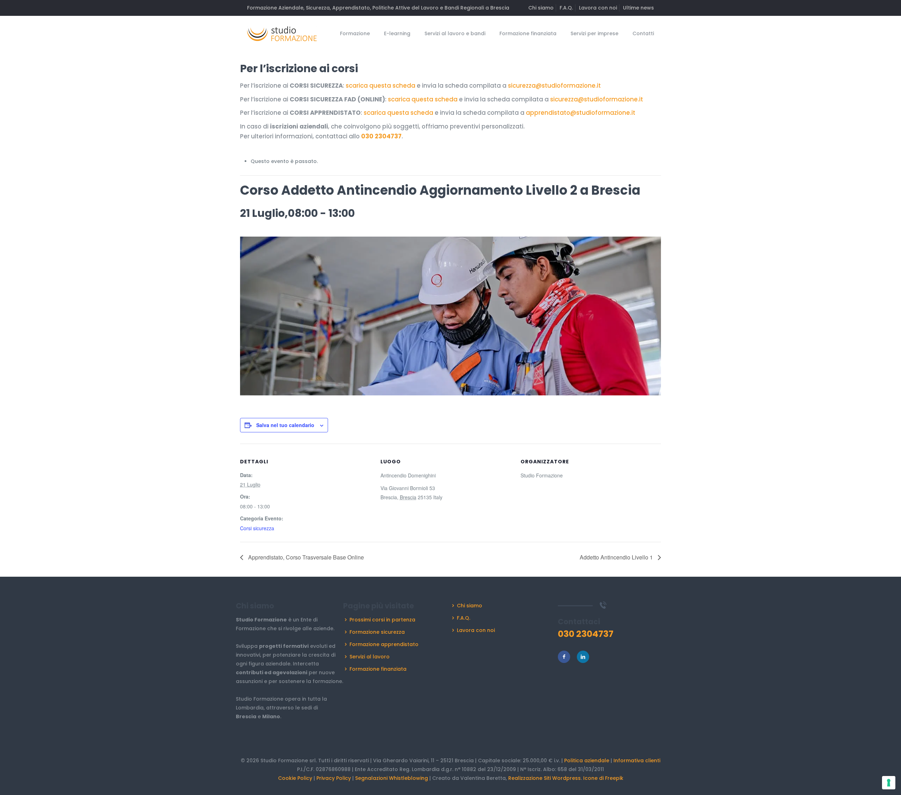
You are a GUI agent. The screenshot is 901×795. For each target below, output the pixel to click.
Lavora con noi (598, 7)
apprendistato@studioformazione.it (580, 112)
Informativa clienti (636, 760)
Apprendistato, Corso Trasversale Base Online (305, 557)
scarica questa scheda (380, 85)
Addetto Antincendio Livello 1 (617, 557)
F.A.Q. (566, 7)
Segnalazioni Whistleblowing (391, 778)
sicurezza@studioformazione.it (554, 85)
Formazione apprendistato (383, 644)
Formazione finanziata (378, 668)
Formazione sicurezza (377, 632)
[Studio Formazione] (282, 33)
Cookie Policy (295, 778)
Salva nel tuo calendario (285, 424)
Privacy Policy (333, 778)
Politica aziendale (586, 760)
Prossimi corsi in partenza (382, 619)
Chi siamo (541, 7)
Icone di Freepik (603, 778)
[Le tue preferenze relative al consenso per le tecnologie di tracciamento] (888, 782)
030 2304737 (381, 136)
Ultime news (638, 7)
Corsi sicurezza (257, 528)
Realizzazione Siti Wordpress (544, 778)
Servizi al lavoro (369, 656)
